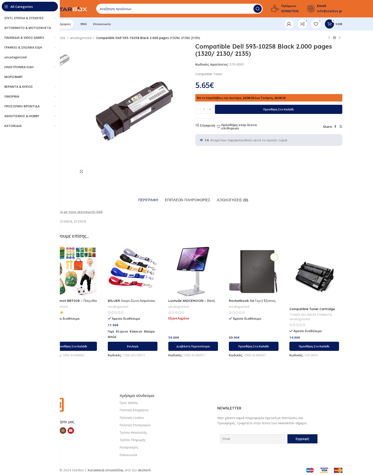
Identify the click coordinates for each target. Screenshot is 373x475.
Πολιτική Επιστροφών (135, 425)
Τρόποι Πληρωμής (132, 440)
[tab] (148, 200)
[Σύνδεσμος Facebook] (335, 127)
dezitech (144, 470)
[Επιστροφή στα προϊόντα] (334, 38)
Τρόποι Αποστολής (133, 432)
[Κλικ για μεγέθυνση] (81, 171)
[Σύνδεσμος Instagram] (63, 430)
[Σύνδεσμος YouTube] (71, 430)
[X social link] (341, 127)
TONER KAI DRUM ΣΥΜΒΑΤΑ (310, 315)
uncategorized (80, 37)
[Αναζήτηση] (257, 9)
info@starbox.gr (329, 11)
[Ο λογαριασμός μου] (289, 24)
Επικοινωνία (128, 455)
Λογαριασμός (129, 447)
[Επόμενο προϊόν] (339, 38)
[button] (72, 346)
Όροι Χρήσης (129, 403)
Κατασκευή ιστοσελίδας (106, 470)
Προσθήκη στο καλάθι (278, 109)
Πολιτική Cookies (132, 418)
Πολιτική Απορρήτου (134, 410)
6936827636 (290, 11)
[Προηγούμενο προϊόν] (329, 38)
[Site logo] (66, 8)
